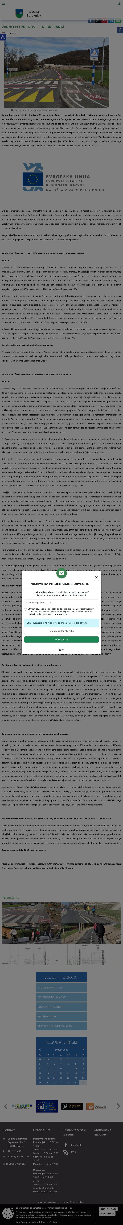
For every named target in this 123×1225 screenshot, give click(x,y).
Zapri (61, 649)
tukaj (65, 614)
